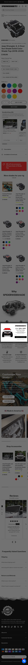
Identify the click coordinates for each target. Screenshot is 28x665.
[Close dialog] (26, 324)
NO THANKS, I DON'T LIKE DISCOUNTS (20, 339)
